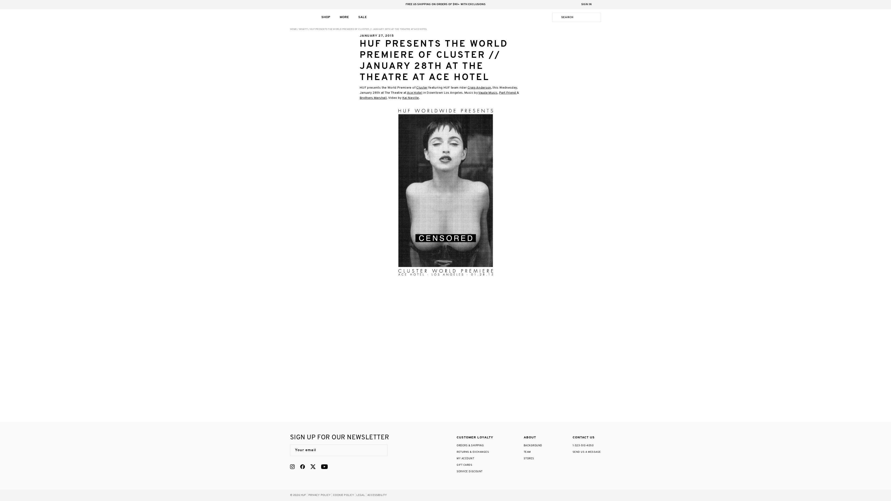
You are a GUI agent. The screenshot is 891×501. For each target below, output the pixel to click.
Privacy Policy (319, 495)
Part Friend (508, 93)
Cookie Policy (343, 495)
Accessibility (377, 495)
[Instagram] (292, 466)
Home (293, 29)
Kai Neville (410, 98)
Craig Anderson (479, 88)
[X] (313, 466)
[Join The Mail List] (379, 450)
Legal (360, 495)
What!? (303, 29)
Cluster (421, 88)
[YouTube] (324, 466)
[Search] (555, 17)
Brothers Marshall (373, 98)
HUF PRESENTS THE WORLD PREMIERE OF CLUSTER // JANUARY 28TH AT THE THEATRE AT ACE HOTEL (368, 29)
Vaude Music (487, 93)
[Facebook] (302, 466)
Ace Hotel (414, 93)
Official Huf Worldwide (300, 17)
